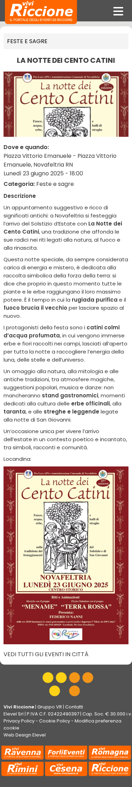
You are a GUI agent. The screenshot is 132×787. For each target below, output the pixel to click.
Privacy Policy (19, 721)
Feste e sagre (27, 41)
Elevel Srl (14, 714)
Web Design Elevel (25, 735)
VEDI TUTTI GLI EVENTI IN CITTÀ (46, 654)
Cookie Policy (54, 721)
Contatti (74, 707)
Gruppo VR (49, 707)
